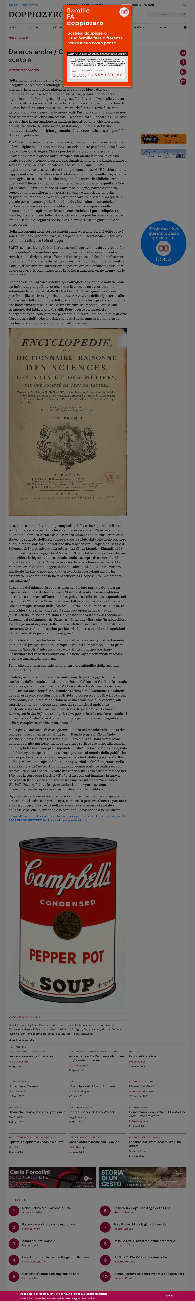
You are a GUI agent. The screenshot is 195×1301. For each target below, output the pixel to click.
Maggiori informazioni (83, 1298)
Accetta (169, 1295)
